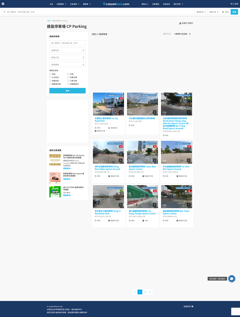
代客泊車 (73, 80)
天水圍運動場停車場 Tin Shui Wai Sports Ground (176, 167)
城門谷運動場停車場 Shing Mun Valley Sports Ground (107, 167)
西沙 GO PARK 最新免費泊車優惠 (73, 188)
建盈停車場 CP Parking (115, 95)
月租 (72, 74)
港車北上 (144, 4)
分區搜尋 (73, 4)
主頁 (51, 4)
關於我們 (177, 4)
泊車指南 (166, 4)
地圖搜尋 (60, 4)
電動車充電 (56, 84)
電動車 (85, 4)
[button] (231, 278)
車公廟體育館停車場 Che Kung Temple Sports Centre (142, 212)
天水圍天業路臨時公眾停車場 (142, 118)
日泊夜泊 (55, 77)
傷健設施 (55, 80)
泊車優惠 (155, 4)
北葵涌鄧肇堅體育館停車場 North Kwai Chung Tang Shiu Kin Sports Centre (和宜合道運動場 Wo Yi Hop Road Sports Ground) (175, 123)
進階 (227, 12)
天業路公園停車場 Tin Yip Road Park (106, 119)
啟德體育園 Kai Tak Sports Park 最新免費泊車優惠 (73, 156)
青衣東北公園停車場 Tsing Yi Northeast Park (108, 212)
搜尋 (234, 12)
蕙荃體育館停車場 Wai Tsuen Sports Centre (176, 212)
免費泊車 (73, 77)
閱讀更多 (67, 168)
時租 (53, 74)
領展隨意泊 (74, 84)
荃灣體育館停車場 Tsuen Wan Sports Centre (142, 167)
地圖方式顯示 (187, 23)
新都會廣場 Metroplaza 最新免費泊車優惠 (73, 174)
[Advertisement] (142, 65)
